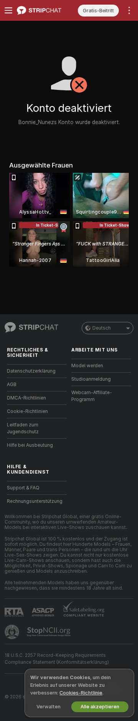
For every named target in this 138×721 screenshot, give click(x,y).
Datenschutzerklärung (31, 371)
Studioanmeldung (91, 379)
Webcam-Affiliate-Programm (91, 396)
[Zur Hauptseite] (43, 10)
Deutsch (101, 328)
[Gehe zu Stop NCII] (49, 631)
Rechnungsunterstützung (34, 501)
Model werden (87, 365)
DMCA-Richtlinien (26, 398)
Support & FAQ (23, 488)
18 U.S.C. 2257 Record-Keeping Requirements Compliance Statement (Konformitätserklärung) (57, 659)
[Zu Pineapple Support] (13, 632)
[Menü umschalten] (8, 10)
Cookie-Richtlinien (27, 411)
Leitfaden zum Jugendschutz (23, 428)
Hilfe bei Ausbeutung (30, 445)
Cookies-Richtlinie (80, 693)
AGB (11, 384)
